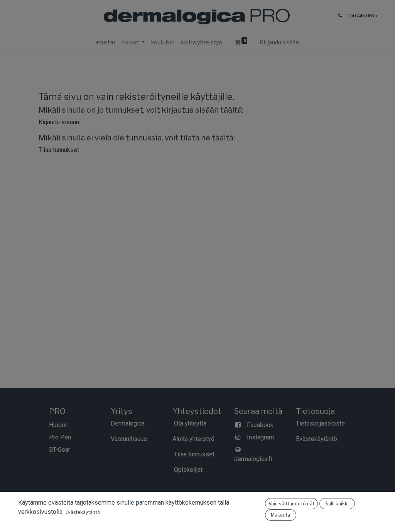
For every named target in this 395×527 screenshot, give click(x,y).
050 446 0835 (362, 16)
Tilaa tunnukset (59, 150)
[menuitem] (105, 42)
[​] (71, 449)
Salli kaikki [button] (337, 504)
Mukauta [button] (280, 515)
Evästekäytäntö (83, 512)
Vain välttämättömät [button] (291, 504)
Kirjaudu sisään (279, 42)
